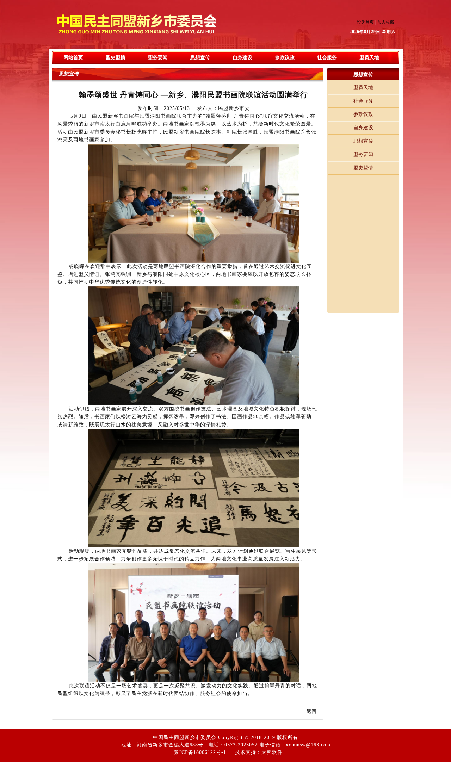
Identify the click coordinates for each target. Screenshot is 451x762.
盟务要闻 (158, 57)
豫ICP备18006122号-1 (200, 752)
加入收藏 (385, 22)
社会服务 (327, 57)
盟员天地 (369, 57)
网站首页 (73, 57)
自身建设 (242, 57)
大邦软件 (272, 752)
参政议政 (285, 57)
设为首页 (365, 22)
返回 (311, 711)
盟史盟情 (115, 57)
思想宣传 (200, 57)
